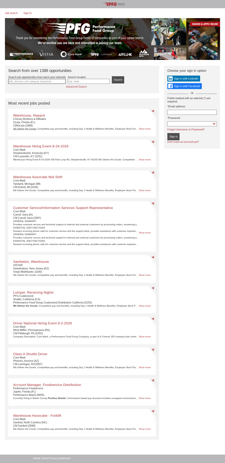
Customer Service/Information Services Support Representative (63, 208)
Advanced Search (76, 86)
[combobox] (37, 81)
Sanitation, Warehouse (31, 261)
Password (174, 118)
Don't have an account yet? (183, 141)
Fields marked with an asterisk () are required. (189, 100)
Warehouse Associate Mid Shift (37, 177)
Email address (176, 106)
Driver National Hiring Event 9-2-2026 (42, 323)
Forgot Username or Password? (186, 129)
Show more (145, 129)
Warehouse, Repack (29, 115)
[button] (214, 123)
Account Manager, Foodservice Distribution (47, 385)
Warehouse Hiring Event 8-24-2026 (41, 146)
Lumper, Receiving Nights (33, 292)
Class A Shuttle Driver (30, 354)
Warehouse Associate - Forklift (37, 415)
